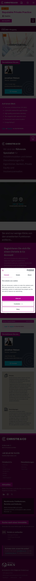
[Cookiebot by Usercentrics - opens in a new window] (26, 270)
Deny (18, 309)
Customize (17, 304)
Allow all (18, 298)
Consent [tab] (6, 275)
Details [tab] (18, 275)
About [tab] (29, 275)
